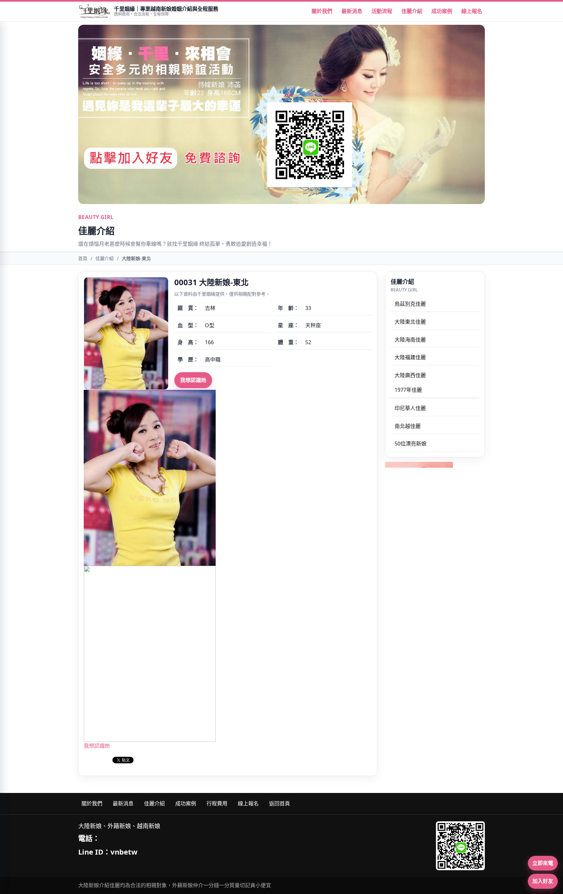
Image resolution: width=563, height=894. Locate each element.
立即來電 (542, 863)
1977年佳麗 (408, 389)
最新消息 (351, 11)
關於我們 (321, 11)
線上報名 (471, 11)
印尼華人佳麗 (410, 408)
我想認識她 (193, 380)
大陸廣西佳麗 (410, 375)
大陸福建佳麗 (410, 357)
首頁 (82, 258)
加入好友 (542, 881)
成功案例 (441, 11)
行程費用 (217, 803)
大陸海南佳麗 (410, 339)
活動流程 (381, 11)
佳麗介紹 (411, 11)
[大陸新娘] (94, 11)
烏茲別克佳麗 (410, 303)
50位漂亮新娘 (410, 443)
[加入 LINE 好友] (460, 845)
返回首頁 (279, 803)
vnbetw (123, 852)
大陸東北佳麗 (410, 321)
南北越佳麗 (408, 426)
